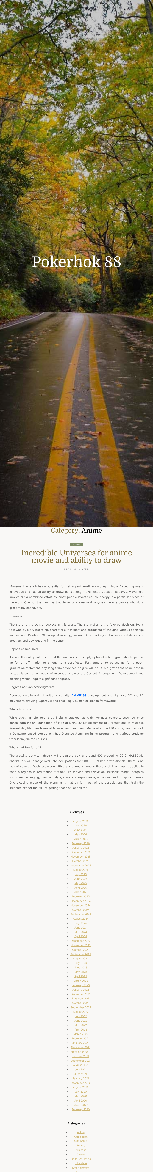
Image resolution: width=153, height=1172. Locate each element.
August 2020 (81, 1087)
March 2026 (80, 838)
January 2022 (80, 1042)
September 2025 (80, 865)
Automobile (81, 1141)
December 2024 (81, 900)
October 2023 (80, 949)
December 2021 (80, 1047)
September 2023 (80, 954)
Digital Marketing (80, 1158)
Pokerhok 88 (76, 262)
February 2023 (81, 985)
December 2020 (81, 1082)
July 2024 (81, 923)
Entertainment (80, 1167)
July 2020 (81, 1091)
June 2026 (80, 829)
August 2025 (81, 869)
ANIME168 (79, 695)
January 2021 (80, 1078)
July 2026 (81, 825)
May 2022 (81, 1025)
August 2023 (81, 958)
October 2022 (80, 1002)
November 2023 (81, 945)
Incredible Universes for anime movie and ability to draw (76, 557)
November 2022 (81, 998)
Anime (76, 544)
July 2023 (81, 963)
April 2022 (81, 1029)
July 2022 (81, 1016)
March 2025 (80, 891)
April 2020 (80, 1100)
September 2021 (81, 1060)
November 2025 (81, 856)
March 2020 (80, 1105)
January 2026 (80, 847)
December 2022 (80, 994)
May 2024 (81, 932)
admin (86, 569)
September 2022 (81, 1007)
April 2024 (80, 936)
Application (81, 1136)
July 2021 (81, 1069)
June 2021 (80, 1073)
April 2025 (80, 887)
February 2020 (81, 1109)
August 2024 (81, 918)
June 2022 (80, 1020)
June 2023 (80, 967)
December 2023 (81, 940)
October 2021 (80, 1056)
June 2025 (80, 878)
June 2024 (80, 927)
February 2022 (81, 1038)
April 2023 (80, 976)
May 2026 (81, 834)
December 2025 (81, 852)
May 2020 (81, 1096)
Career (81, 1154)
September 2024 (80, 914)
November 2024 (81, 905)
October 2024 (80, 909)
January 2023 (80, 989)
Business (80, 1149)
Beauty (80, 1145)
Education (81, 1163)
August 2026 (81, 821)
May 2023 (81, 971)
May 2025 (81, 883)
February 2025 (81, 896)
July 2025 (81, 874)
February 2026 (81, 843)
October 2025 (80, 861)
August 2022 (80, 1011)
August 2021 (80, 1064)
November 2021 (80, 1051)
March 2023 (80, 980)
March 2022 (81, 1034)
